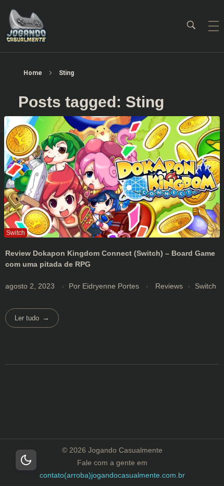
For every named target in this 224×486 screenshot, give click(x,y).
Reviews (169, 286)
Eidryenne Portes (111, 286)
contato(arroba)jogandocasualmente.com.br (112, 475)
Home (32, 73)
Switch (205, 286)
